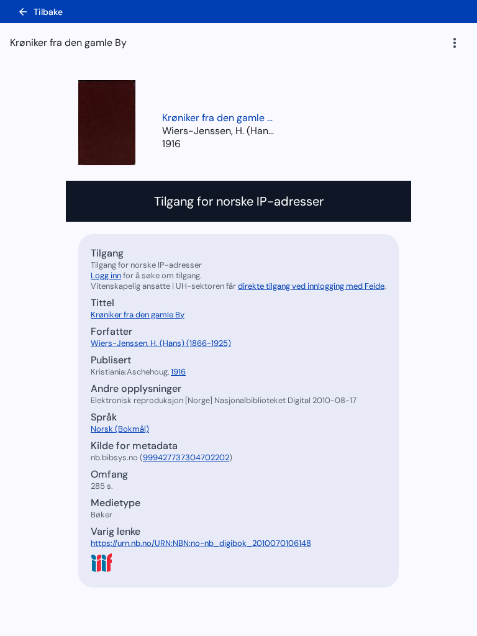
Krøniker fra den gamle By (218, 117)
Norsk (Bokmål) (120, 429)
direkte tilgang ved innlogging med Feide (311, 286)
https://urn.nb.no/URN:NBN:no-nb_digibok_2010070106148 (201, 543)
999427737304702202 (186, 457)
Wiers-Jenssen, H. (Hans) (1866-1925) (161, 343)
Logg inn (106, 275)
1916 (171, 143)
